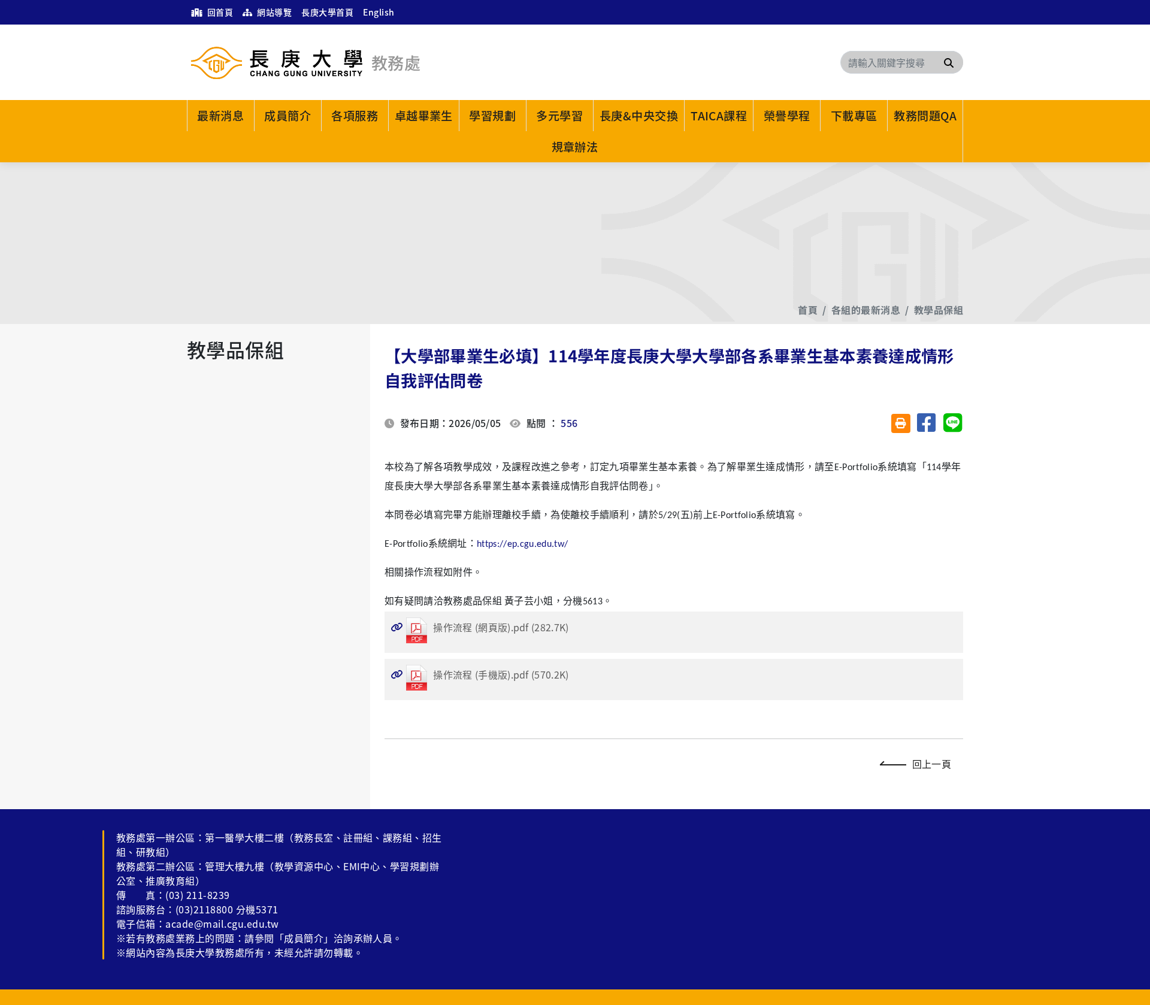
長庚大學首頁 (327, 12)
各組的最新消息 (865, 309)
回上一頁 (931, 763)
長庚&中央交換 (639, 115)
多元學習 (559, 115)
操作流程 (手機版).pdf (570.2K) (480, 674)
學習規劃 (492, 115)
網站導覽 (273, 12)
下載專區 (854, 115)
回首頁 (219, 12)
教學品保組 (938, 309)
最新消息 (220, 115)
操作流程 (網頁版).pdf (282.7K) (480, 627)
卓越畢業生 (424, 115)
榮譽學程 (787, 115)
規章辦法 (575, 146)
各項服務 (354, 115)
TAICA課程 (719, 115)
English (378, 12)
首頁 (808, 309)
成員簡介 (287, 115)
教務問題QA (925, 115)
